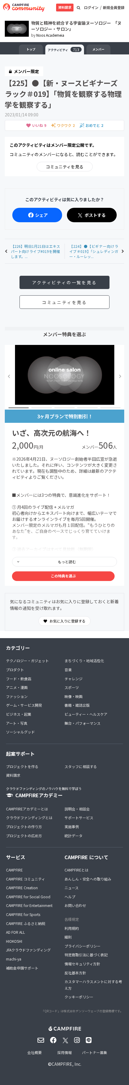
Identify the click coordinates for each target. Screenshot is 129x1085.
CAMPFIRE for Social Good (28, 896)
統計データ (73, 835)
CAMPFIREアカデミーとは (27, 808)
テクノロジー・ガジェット (27, 660)
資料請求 (64, 7)
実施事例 (71, 826)
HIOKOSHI (14, 941)
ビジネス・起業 (18, 714)
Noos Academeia (50, 35)
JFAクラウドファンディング (28, 949)
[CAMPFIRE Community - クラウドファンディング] (23, 7)
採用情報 (64, 1052)
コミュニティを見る (64, 167)
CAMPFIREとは (76, 869)
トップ (30, 49)
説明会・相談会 (77, 808)
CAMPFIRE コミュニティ (25, 878)
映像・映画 (73, 696)
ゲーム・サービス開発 (24, 705)
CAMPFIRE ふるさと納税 (25, 923)
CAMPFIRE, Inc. (66, 1064)
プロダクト (15, 669)
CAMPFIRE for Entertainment (29, 905)
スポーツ (71, 687)
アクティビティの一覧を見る (64, 282)
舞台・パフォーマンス (82, 723)
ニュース (71, 887)
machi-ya (13, 958)
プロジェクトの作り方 (24, 826)
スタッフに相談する (80, 766)
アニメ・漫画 (17, 687)
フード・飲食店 (18, 678)
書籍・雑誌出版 (77, 705)
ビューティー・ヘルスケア (85, 714)
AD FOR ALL (15, 932)
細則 (68, 936)
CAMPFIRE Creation (22, 887)
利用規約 (71, 928)
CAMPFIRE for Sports (23, 914)
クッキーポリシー (78, 996)
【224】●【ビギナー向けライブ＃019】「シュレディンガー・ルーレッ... (93, 251)
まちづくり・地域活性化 (84, 660)
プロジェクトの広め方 (24, 835)
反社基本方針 (75, 972)
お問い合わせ (75, 905)
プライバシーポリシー (82, 945)
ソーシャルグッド (20, 731)
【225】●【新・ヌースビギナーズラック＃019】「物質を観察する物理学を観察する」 (63, 94)
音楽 (68, 669)
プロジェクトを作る (22, 766)
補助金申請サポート (22, 967)
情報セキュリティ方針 (82, 963)
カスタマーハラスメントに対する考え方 (93, 985)
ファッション (17, 696)
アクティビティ (63, 49)
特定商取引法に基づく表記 (86, 954)
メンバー (98, 49)
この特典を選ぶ (63, 575)
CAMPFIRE (14, 869)
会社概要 (34, 1052)
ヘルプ (69, 896)
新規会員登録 (113, 7)
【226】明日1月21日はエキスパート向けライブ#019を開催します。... (35, 251)
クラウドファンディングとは (29, 817)
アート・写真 (16, 723)
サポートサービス (78, 817)
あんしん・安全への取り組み (87, 878)
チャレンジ (73, 678)
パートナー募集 (94, 1052)
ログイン (91, 7)
